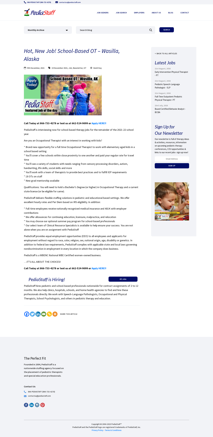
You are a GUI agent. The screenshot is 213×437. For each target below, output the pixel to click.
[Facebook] (26, 314)
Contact (184, 12)
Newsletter (78, 68)
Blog (170, 12)
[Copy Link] (49, 314)
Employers (139, 12)
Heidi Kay (97, 68)
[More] (55, 314)
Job (70, 68)
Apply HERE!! (99, 123)
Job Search (121, 12)
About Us (156, 12)
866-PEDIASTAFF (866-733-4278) (39, 2)
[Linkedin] (38, 314)
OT (85, 68)
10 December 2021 (60, 68)
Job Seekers (103, 12)
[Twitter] (32, 314)
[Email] (43, 314)
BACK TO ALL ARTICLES (167, 53)
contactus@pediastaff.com (70, 2)
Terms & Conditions (113, 430)
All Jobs (123, 279)
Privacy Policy (97, 430)
